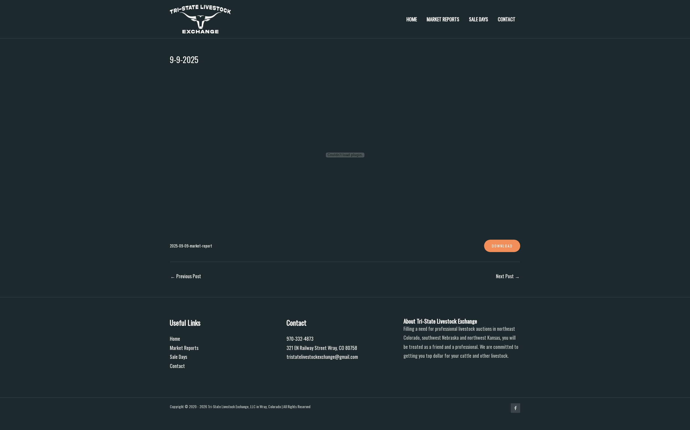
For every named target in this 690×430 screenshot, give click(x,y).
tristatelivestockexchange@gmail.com (322, 356)
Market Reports (443, 19)
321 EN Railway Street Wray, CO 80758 (322, 347)
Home (411, 19)
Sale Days (478, 19)
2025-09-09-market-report (191, 246)
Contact (506, 19)
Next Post (508, 276)
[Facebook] (515, 408)
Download (502, 246)
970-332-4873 (300, 338)
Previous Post (185, 276)
